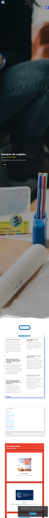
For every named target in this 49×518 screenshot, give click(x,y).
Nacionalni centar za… (10, 423)
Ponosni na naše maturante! (13, 339)
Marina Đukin (10, 341)
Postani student (9, 419)
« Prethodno (8, 396)
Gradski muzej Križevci (10, 426)
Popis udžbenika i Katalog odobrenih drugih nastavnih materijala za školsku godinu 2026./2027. (13, 361)
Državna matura (24, 473)
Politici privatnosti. (32, 510)
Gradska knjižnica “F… (10, 428)
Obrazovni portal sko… (10, 413)
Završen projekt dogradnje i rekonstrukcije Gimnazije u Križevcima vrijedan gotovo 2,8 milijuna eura (13, 382)
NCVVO (24, 502)
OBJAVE (5, 164)
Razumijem (33, 513)
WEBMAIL (24, 327)
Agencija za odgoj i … (10, 422)
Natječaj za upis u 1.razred (33, 375)
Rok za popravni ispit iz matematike (32, 340)
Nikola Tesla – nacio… (10, 416)
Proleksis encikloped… (10, 415)
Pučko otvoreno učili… (10, 429)
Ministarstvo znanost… (10, 421)
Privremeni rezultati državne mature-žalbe (34, 356)
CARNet (7, 412)
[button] (47, 7)
